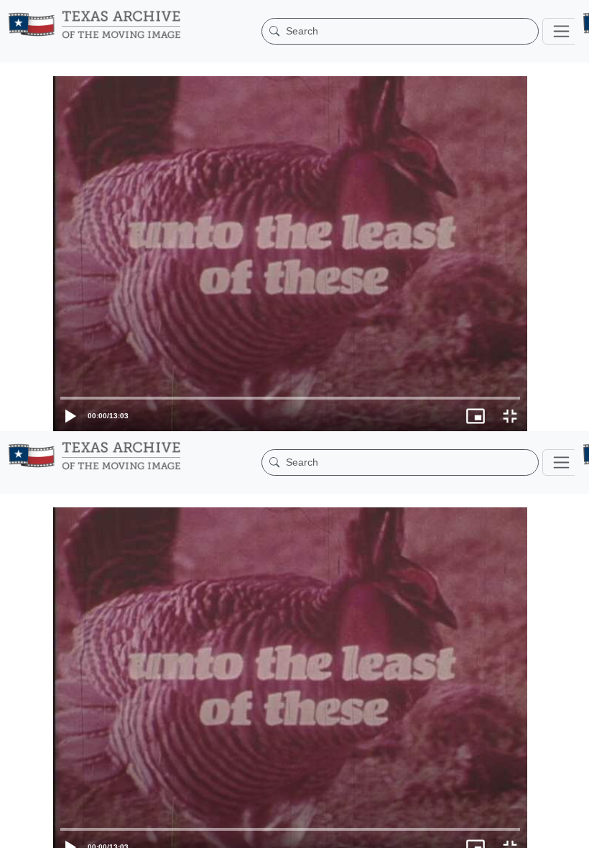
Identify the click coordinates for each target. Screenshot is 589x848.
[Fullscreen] (572, 830)
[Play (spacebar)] (17, 830)
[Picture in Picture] (537, 830)
